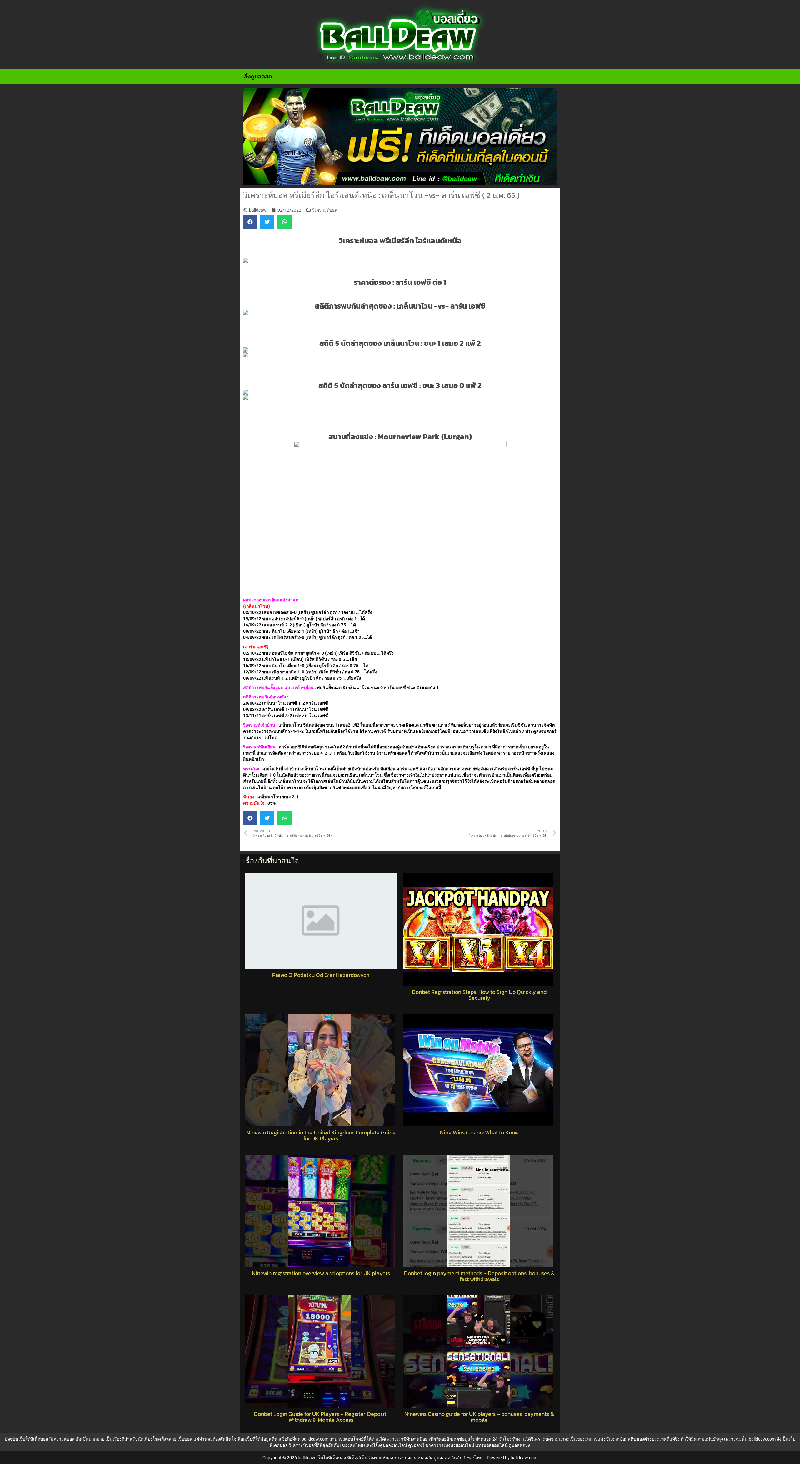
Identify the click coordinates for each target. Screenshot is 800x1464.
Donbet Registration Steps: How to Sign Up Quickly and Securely (479, 995)
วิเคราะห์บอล (325, 210)
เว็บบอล (185, 1438)
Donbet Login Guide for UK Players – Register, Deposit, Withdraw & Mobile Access (321, 1417)
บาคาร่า (433, 1445)
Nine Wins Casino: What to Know (479, 1132)
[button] (250, 222)
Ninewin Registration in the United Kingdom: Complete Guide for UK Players (321, 1135)
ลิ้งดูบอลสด (258, 76)
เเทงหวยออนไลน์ (458, 1445)
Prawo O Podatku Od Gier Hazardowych (320, 975)
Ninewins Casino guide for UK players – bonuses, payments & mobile (479, 1417)
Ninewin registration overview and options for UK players (321, 1273)
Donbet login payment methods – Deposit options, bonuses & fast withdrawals (479, 1276)
